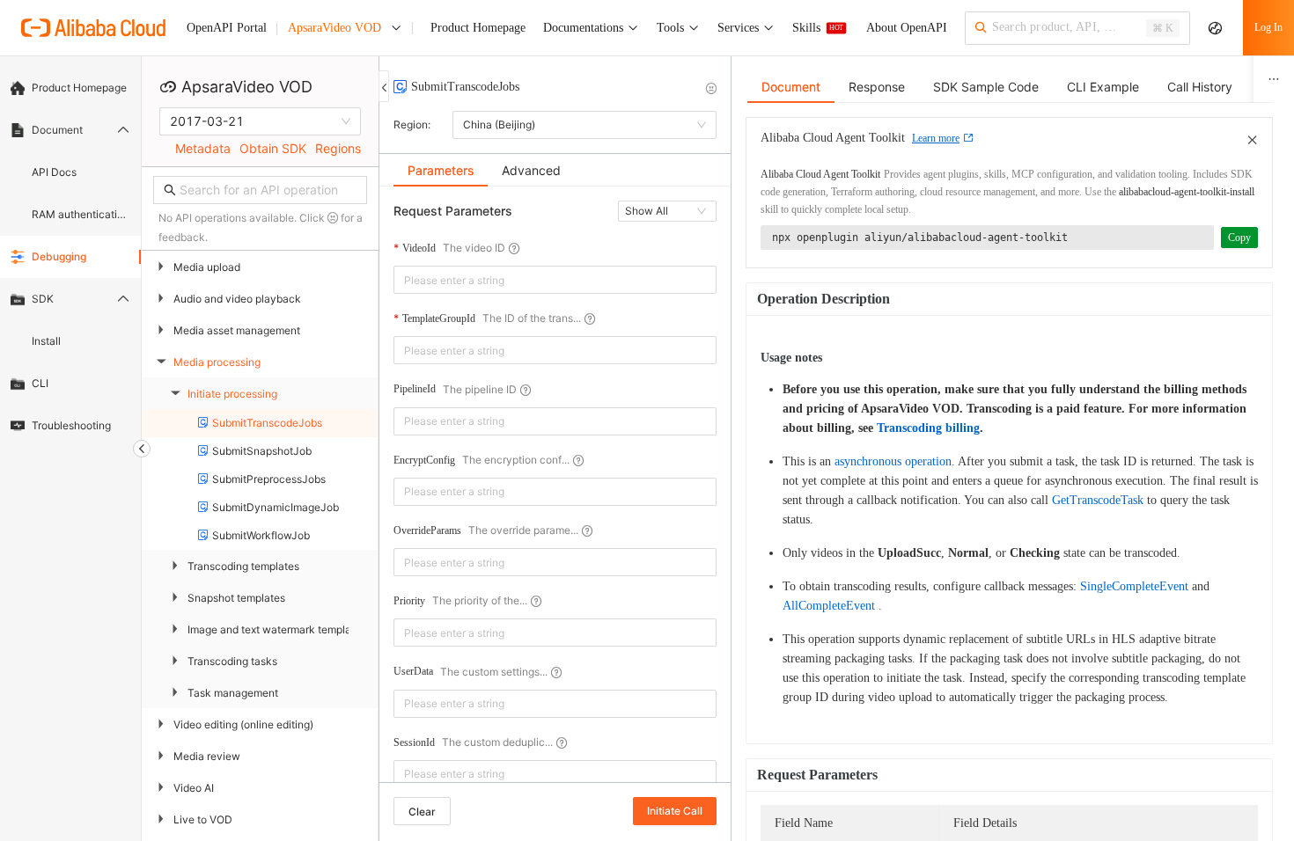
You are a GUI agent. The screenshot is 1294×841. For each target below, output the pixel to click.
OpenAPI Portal (227, 27)
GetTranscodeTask (1097, 500)
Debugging (59, 256)
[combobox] (542, 279)
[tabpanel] (555, 493)
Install (46, 340)
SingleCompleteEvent (1134, 586)
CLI (40, 383)
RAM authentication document (81, 214)
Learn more (935, 138)
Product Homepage (79, 87)
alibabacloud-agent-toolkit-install (1186, 192)
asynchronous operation (893, 461)
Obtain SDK (272, 148)
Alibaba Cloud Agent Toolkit (820, 174)
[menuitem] (70, 88)
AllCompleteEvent (829, 605)
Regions (338, 148)
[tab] (440, 170)
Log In (1268, 27)
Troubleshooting (71, 425)
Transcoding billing (928, 428)
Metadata (203, 148)
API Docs (54, 172)
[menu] (70, 257)
